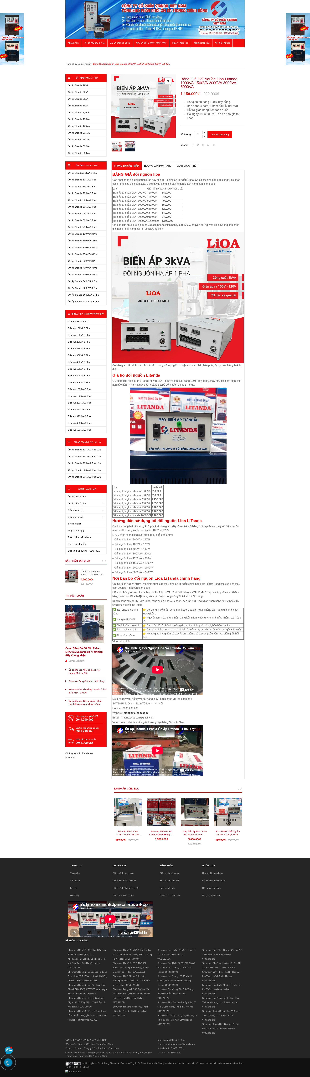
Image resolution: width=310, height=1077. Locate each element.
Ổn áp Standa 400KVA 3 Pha (82, 267)
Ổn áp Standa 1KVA (78, 85)
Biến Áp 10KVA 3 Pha (79, 328)
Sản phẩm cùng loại (126, 788)
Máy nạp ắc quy (76, 530)
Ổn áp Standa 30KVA (79, 146)
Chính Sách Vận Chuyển (124, 880)
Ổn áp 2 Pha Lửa (180, 43)
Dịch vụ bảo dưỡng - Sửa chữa (84, 550)
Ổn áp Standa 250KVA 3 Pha (82, 254)
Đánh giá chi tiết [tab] (187, 166)
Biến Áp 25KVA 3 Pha (79, 348)
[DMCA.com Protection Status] (73, 1063)
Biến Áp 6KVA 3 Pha (78, 321)
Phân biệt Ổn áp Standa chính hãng (86, 681)
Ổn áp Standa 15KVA (79, 126)
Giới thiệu (73, 51)
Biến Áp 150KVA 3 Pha (79, 396)
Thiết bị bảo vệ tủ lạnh (79, 537)
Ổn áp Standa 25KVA (79, 139)
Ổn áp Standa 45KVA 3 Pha (82, 213)
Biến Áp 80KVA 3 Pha (79, 382)
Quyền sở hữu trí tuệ (170, 895)
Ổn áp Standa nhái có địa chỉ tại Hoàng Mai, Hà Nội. (84, 671)
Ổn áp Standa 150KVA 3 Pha (82, 240)
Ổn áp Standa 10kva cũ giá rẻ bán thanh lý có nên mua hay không (85, 702)
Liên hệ (73, 888)
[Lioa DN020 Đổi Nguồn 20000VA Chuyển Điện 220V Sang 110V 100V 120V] (228, 812)
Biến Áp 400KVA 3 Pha (79, 423)
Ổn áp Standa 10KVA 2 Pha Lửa (84, 449)
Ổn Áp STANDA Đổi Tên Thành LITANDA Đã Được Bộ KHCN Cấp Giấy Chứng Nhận (84, 652)
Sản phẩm (75, 880)
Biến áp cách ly (75, 510)
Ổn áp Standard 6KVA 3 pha (82, 173)
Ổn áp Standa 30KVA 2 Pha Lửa (84, 470)
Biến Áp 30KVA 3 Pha (79, 355)
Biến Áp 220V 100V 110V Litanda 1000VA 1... (128, 834)
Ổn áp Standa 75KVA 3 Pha (82, 227)
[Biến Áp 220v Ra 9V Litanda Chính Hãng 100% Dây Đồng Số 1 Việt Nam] (161, 812)
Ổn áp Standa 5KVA (78, 105)
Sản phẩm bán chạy (77, 560)
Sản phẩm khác (202, 43)
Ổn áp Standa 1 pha (95, 43)
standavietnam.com (136, 713)
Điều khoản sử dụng (169, 873)
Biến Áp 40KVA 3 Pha (79, 362)
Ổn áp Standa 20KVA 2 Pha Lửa (84, 463)
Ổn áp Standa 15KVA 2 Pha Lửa (84, 456)
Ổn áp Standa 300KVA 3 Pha (82, 261)
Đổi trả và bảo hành (211, 888)
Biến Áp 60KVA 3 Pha (79, 375)
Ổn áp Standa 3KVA (78, 99)
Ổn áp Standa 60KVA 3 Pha (82, 220)
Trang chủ (73, 43)
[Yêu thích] (168, 81)
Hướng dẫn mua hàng (212, 873)
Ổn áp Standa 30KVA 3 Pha (82, 206)
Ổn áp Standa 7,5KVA (79, 112)
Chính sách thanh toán (123, 873)
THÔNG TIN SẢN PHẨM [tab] (126, 166)
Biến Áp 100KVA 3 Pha (79, 389)
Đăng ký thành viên (211, 895)
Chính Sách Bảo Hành (123, 895)
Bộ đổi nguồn (84, 64)
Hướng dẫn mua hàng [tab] (157, 166)
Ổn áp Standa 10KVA (79, 119)
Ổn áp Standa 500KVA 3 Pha (82, 274)
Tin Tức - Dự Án (222, 43)
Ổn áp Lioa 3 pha (77, 503)
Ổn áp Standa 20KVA (79, 132)
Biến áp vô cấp (75, 517)
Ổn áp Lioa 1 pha (77, 496)
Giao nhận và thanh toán (213, 880)
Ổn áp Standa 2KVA (78, 92)
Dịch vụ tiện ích (167, 888)
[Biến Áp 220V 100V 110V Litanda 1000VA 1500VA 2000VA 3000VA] (128, 812)
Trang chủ (75, 873)
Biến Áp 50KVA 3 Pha (79, 369)
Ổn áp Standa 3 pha (120, 43)
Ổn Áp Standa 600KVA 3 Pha (83, 281)
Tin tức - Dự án (74, 595)
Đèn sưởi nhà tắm (77, 544)
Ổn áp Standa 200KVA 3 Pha (82, 247)
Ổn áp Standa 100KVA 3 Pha (82, 234)
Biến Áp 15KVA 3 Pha (79, 335)
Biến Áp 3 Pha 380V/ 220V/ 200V (151, 43)
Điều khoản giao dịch (169, 880)
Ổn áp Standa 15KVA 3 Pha (82, 186)
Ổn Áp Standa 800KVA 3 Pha (83, 288)
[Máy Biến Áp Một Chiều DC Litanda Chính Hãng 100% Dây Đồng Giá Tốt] (195, 812)
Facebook (70, 757)
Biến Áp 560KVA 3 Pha (79, 430)
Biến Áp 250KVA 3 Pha (79, 409)
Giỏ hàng (74, 895)
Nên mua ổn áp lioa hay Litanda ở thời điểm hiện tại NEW (87, 691)
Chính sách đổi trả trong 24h (126, 888)
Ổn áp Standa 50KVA (79, 153)
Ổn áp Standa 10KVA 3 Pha (82, 179)
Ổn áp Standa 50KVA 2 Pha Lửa (84, 476)
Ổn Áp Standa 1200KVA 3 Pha (83, 301)
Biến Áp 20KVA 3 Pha (79, 341)
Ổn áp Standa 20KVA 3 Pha (82, 193)
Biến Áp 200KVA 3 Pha (79, 402)
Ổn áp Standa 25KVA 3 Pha (82, 200)
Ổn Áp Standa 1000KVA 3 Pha (83, 295)
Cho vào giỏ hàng (220, 134)
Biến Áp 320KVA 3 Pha (79, 416)
